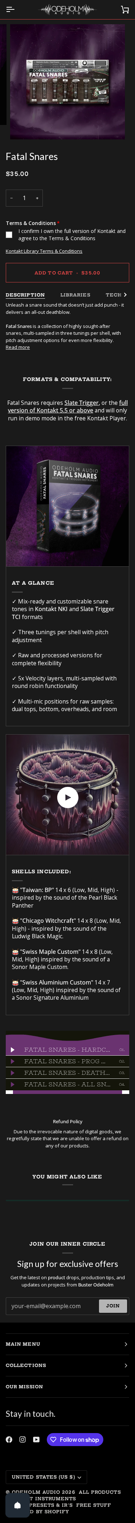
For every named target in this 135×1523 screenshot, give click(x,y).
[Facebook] (9, 1439)
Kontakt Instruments (41, 1498)
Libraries (75, 295)
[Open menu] (16, 9)
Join (113, 1305)
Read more (18, 347)
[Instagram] (22, 1439)
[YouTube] (36, 1439)
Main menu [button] (23, 1344)
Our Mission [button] (24, 1386)
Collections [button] (26, 1365)
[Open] (17, 1505)
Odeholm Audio (36, 1492)
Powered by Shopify (37, 1511)
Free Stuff (94, 1505)
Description (25, 295)
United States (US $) (43, 1477)
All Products (100, 1492)
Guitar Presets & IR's (39, 1505)
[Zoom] (23, 126)
